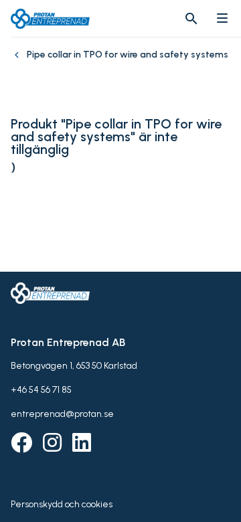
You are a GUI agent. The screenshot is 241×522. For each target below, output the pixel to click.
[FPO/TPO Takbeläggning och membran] (19, 61)
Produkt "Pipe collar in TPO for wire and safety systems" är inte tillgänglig (116, 137)
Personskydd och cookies (61, 504)
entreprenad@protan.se (62, 414)
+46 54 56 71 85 (41, 390)
